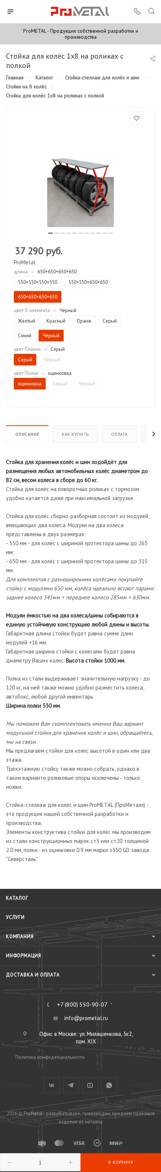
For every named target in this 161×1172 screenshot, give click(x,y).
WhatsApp (109, 1085)
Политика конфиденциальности (50, 1057)
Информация (23, 955)
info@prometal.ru (86, 1018)
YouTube (90, 1085)
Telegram (71, 1085)
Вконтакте (52, 1085)
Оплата (119, 434)
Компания (19, 936)
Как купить (75, 434)
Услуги (15, 917)
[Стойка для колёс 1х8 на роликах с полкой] (80, 177)
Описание (27, 434)
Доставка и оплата (33, 975)
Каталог (17, 898)
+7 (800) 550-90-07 (82, 1004)
